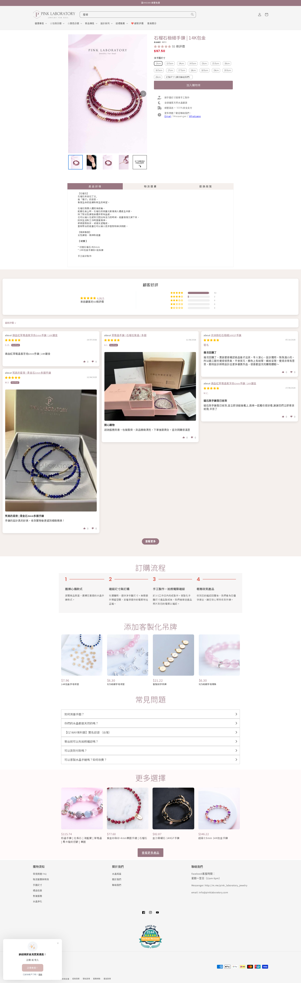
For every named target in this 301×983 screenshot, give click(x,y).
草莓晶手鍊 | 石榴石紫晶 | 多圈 (129, 335)
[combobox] (138, 15)
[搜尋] (192, 14)
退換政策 (205, 186)
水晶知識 (116, 873)
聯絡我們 (116, 885)
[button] (40, 23)
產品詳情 (95, 186)
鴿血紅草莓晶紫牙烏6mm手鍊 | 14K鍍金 (35, 335)
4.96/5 (100, 298)
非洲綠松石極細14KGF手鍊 (226, 335)
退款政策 (76, 979)
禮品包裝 (37, 890)
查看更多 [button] (150, 541)
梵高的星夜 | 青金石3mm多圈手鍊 (31, 372)
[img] (13, 340)
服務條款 (96, 979)
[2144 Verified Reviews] (150, 949)
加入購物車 (193, 85)
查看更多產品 (150, 853)
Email (167, 116)
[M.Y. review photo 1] (51, 450)
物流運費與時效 (41, 879)
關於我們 (116, 879)
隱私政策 (86, 979)
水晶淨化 (37, 901)
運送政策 (107, 979)
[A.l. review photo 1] (150, 386)
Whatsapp (195, 116)
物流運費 (150, 186)
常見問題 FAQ (40, 873)
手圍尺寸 (37, 885)
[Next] (143, 94)
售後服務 (37, 896)
